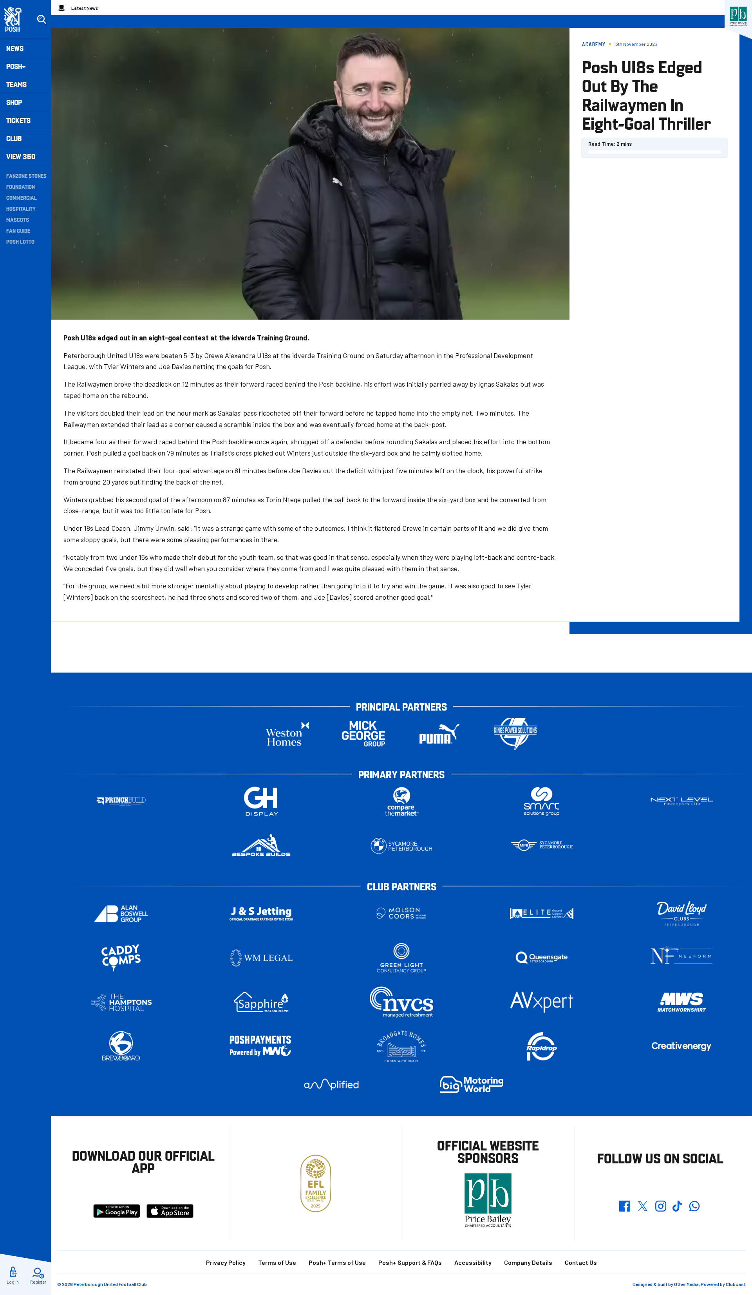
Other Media (686, 1284)
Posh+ (16, 66)
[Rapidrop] (541, 1046)
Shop (14, 102)
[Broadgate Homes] (401, 1046)
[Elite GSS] (541, 914)
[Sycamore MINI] (541, 846)
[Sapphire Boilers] (261, 1002)
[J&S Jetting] (261, 914)
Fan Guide (18, 230)
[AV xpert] (541, 1002)
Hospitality (21, 208)
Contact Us (581, 1262)
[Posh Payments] (261, 1046)
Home (61, 8)
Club (14, 138)
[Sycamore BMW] (401, 846)
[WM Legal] (261, 958)
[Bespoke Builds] (261, 846)
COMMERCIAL (21, 197)
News (15, 48)
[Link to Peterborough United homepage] (16, 19)
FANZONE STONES (26, 175)
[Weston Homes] (287, 734)
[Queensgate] (541, 958)
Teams (16, 84)
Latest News (84, 8)
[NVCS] (401, 1002)
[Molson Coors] (401, 914)
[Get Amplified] (331, 1084)
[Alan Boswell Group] (121, 914)
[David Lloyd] (682, 914)
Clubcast (736, 1284)
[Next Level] (682, 802)
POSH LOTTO (20, 241)
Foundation (20, 186)
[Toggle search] (41, 19)
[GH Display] (261, 802)
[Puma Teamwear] (439, 734)
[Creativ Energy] (682, 1046)
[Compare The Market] (401, 802)
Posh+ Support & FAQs (410, 1262)
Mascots (17, 219)
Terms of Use (277, 1262)
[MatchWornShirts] (682, 1002)
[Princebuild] (121, 802)
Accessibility (473, 1262)
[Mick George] (363, 734)
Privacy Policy (226, 1262)
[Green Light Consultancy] (401, 958)
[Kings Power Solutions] (515, 734)
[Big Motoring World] (471, 1084)
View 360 (20, 156)
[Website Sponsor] (738, 16)
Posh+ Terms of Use (337, 1262)
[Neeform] (682, 958)
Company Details (528, 1262)
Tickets (18, 120)
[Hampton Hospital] (121, 1002)
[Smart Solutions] (541, 802)
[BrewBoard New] (121, 1046)
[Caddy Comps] (121, 958)
